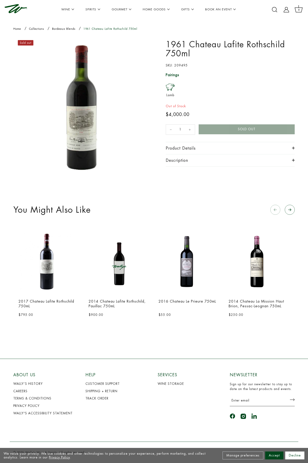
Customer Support (102, 384)
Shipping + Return (101, 391)
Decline (295, 455)
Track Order (96, 398)
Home (17, 29)
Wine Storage (171, 384)
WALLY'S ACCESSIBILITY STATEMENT (43, 413)
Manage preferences (243, 455)
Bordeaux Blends (63, 29)
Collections (36, 29)
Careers (20, 391)
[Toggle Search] (274, 9)
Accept (274, 455)
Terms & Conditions (32, 398)
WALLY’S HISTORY (28, 384)
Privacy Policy (59, 457)
